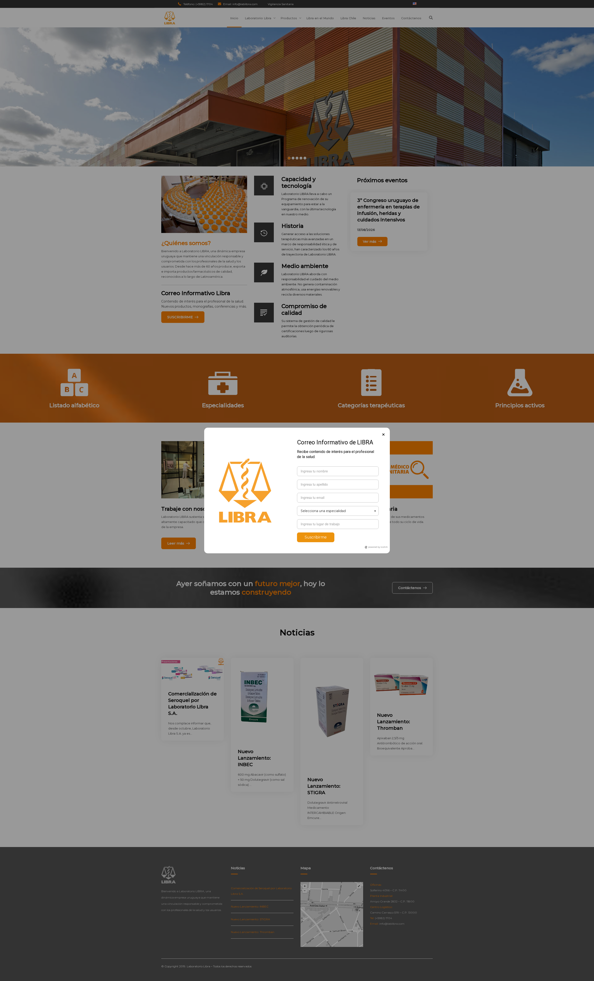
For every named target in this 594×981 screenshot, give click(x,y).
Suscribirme (316, 537)
